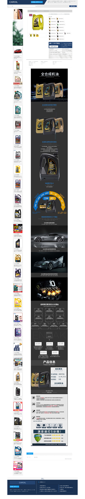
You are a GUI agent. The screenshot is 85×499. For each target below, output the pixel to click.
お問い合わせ (73, 6)
